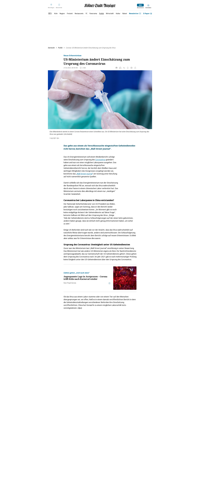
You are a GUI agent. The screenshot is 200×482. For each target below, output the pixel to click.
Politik (60, 48)
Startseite (51, 48)
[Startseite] (100, 5)
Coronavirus (100, 159)
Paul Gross (71, 283)
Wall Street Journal (84, 173)
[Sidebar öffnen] (50, 13)
